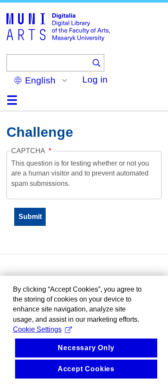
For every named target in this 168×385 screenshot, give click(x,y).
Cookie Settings (37, 329)
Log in (95, 79)
